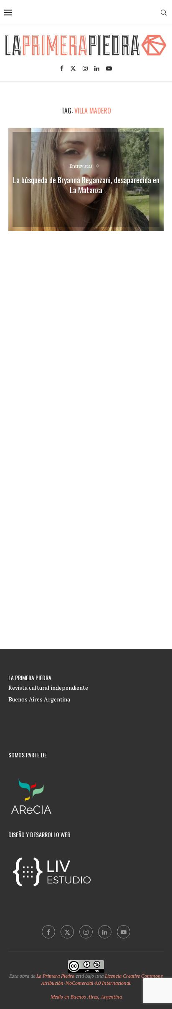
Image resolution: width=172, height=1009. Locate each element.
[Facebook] (61, 68)
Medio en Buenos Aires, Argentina (86, 997)
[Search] (163, 12)
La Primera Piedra (55, 976)
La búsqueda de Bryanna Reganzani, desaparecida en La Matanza (86, 184)
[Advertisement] (86, 331)
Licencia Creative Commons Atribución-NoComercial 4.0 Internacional (102, 979)
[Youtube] (109, 68)
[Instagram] (85, 68)
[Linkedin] (96, 68)
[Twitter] (73, 68)
